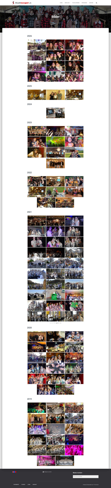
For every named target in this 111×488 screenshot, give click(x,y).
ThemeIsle (96, 484)
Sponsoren (84, 2)
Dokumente (16, 484)
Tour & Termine (75, 2)
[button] (69, 2)
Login (29, 484)
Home (61, 2)
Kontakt (91, 2)
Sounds (23, 484)
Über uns (67, 2)
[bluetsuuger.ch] (21, 3)
